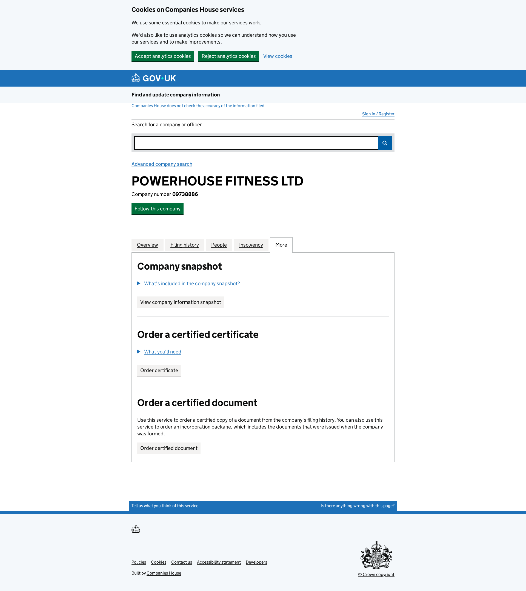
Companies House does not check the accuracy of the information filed (198, 105)
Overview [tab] (147, 245)
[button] (188, 283)
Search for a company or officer (167, 124)
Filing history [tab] (184, 245)
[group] (263, 284)
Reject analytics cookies (229, 56)
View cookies (277, 56)
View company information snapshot (182, 302)
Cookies (158, 562)
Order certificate (159, 370)
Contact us (181, 562)
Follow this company (158, 208)
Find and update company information (176, 95)
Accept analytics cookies (163, 56)
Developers (256, 562)
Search (385, 143)
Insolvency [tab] (251, 245)
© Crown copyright (376, 574)
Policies (139, 562)
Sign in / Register (378, 113)
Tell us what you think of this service (165, 505)
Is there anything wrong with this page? (358, 505)
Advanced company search (162, 164)
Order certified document (169, 448)
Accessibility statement (219, 562)
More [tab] (281, 245)
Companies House (164, 573)
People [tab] (219, 245)
